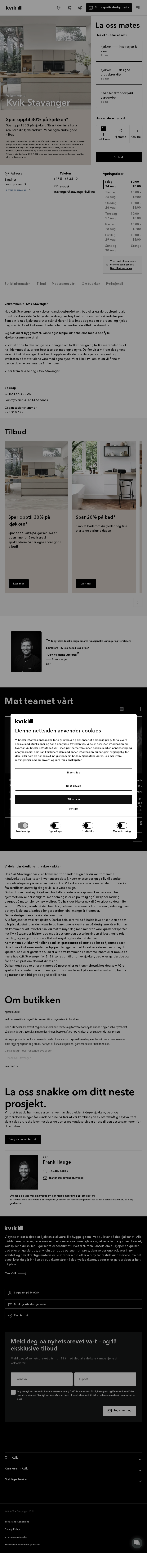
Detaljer (73, 809)
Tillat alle (73, 799)
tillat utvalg (73, 786)
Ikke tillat (73, 772)
